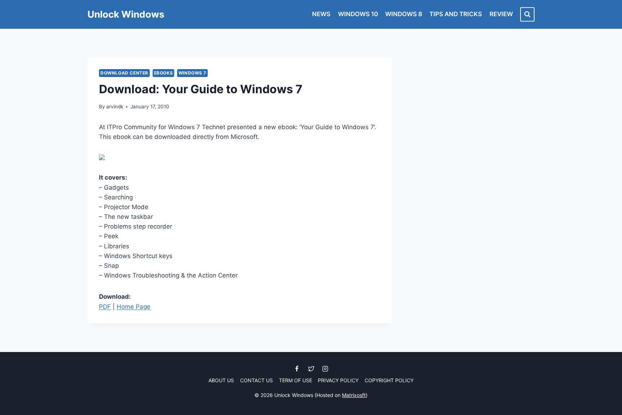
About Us (221, 380)
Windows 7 (192, 73)
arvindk (114, 106)
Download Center (124, 73)
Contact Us (256, 380)
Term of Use (295, 380)
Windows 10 (358, 14)
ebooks (163, 73)
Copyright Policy (389, 380)
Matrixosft (354, 395)
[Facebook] (297, 369)
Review (501, 14)
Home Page (133, 306)
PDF (105, 306)
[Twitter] (311, 369)
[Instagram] (325, 369)
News (321, 14)
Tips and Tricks (455, 14)
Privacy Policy (338, 380)
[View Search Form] (527, 14)
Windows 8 (403, 14)
